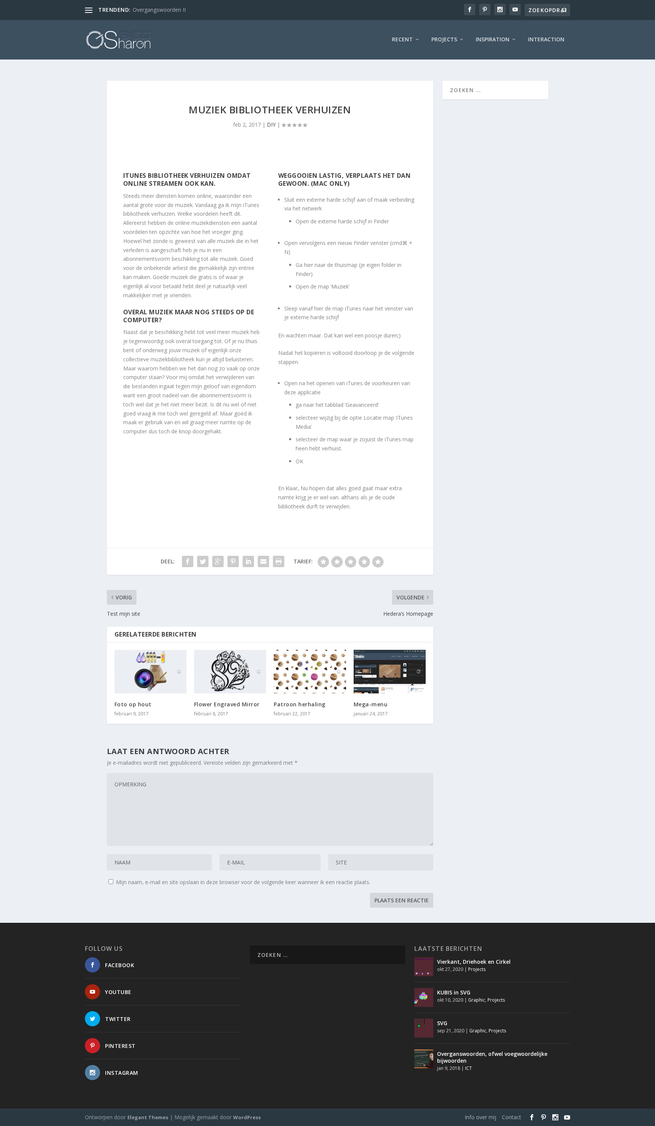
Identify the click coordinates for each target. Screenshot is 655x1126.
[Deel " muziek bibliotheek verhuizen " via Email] (263, 561)
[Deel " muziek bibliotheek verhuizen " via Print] (278, 561)
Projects (444, 39)
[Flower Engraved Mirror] (230, 671)
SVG (442, 1023)
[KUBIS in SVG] (423, 997)
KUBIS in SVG (453, 992)
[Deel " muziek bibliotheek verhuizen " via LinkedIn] (248, 561)
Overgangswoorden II (159, 9)
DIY (271, 124)
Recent (402, 39)
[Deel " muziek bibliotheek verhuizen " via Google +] (218, 561)
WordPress (247, 1117)
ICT (468, 1068)
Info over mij (480, 1117)
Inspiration (492, 39)
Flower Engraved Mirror (227, 704)
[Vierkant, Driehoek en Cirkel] (423, 966)
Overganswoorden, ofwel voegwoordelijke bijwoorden (492, 1057)
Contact (511, 1117)
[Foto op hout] (150, 671)
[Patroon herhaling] (310, 671)
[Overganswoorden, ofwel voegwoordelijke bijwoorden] (423, 1058)
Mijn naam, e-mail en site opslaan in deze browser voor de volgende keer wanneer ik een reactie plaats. (243, 882)
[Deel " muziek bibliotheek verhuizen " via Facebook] (187, 561)
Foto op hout (133, 704)
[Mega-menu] (390, 671)
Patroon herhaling (300, 704)
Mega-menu (371, 704)
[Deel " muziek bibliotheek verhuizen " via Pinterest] (233, 561)
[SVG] (423, 1028)
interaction (546, 39)
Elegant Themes (147, 1117)
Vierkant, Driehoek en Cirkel (474, 961)
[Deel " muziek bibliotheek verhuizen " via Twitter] (202, 561)
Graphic (476, 1000)
